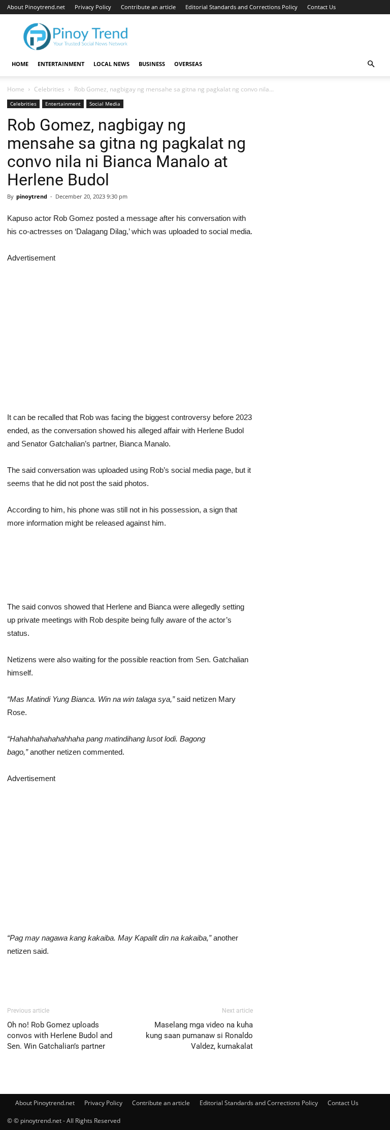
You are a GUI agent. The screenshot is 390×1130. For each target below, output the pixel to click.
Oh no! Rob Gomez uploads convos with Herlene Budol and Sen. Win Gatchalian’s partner (59, 1035)
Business (152, 64)
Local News (111, 64)
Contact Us (321, 7)
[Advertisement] (130, 336)
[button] (371, 64)
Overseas (188, 64)
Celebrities (49, 89)
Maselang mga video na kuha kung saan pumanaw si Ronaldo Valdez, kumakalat (199, 1035)
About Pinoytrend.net (36, 7)
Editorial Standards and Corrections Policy (241, 7)
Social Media (104, 103)
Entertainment (61, 64)
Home (20, 64)
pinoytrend (31, 196)
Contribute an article (148, 7)
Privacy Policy (93, 7)
